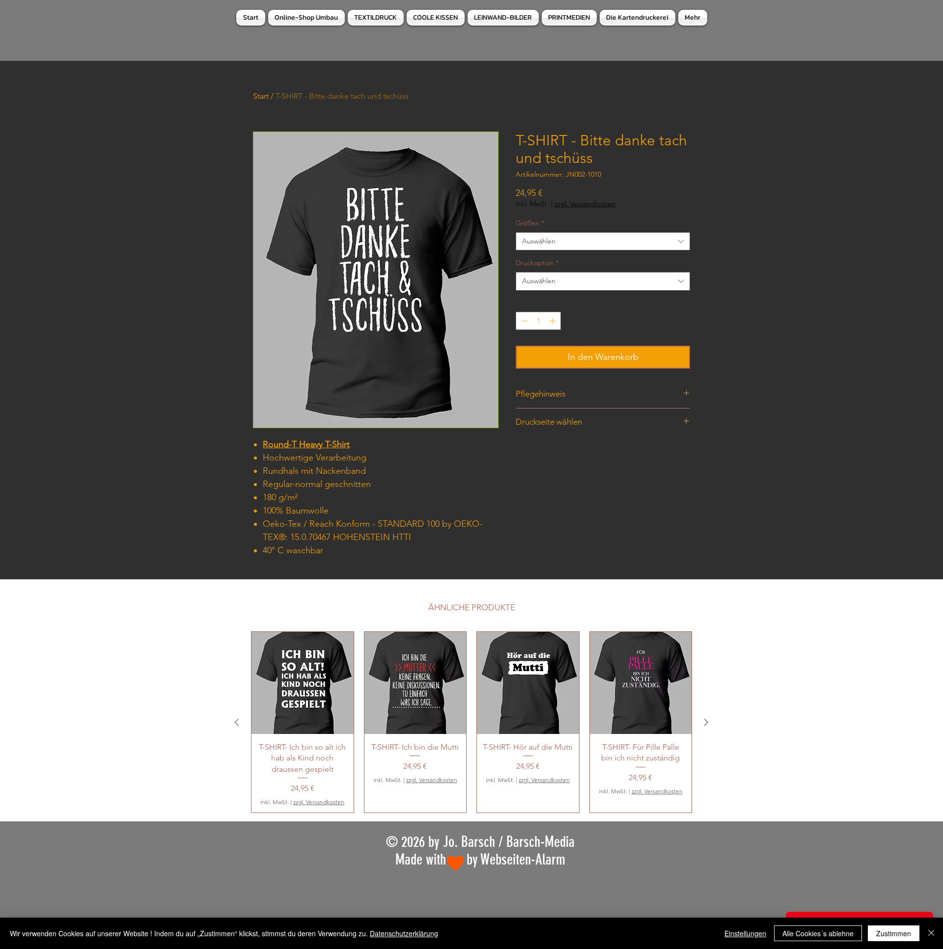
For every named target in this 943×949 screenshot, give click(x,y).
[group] (471, 722)
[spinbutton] (538, 320)
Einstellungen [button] (745, 933)
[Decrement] (523, 320)
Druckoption (537, 262)
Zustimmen (893, 933)
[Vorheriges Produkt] (237, 722)
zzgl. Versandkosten (585, 203)
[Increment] (553, 320)
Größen (530, 222)
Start (261, 96)
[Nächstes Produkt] (706, 722)
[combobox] (603, 241)
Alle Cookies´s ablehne (818, 933)
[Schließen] (931, 933)
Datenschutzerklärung (404, 933)
